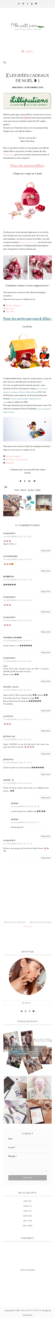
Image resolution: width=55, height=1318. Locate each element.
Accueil (27, 926)
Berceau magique (13, 456)
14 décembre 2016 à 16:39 (17, 559)
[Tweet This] (20, 481)
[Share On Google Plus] (29, 481)
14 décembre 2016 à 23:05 (17, 690)
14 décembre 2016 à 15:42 (17, 536)
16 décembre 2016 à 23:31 (25, 822)
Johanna (8, 759)
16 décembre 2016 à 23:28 (25, 806)
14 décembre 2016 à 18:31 (17, 640)
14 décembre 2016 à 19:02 (17, 661)
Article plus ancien (40, 922)
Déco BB (9, 311)
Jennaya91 (9, 736)
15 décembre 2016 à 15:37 (17, 739)
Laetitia (8, 716)
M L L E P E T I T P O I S (31, 1310)
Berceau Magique (13, 305)
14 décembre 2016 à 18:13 (17, 600)
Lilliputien (8, 154)
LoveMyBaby (10, 556)
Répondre (45, 550)
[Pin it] (34, 481)
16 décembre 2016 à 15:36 (17, 762)
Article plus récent (15, 922)
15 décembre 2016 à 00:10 (17, 719)
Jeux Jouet (10, 308)
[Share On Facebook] (25, 481)
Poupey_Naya (11, 687)
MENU (29, 51)
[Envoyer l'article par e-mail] (27, 487)
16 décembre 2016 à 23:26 (17, 783)
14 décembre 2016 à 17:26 (17, 579)
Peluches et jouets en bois (17, 459)
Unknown (9, 533)
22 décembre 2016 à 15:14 (17, 843)
